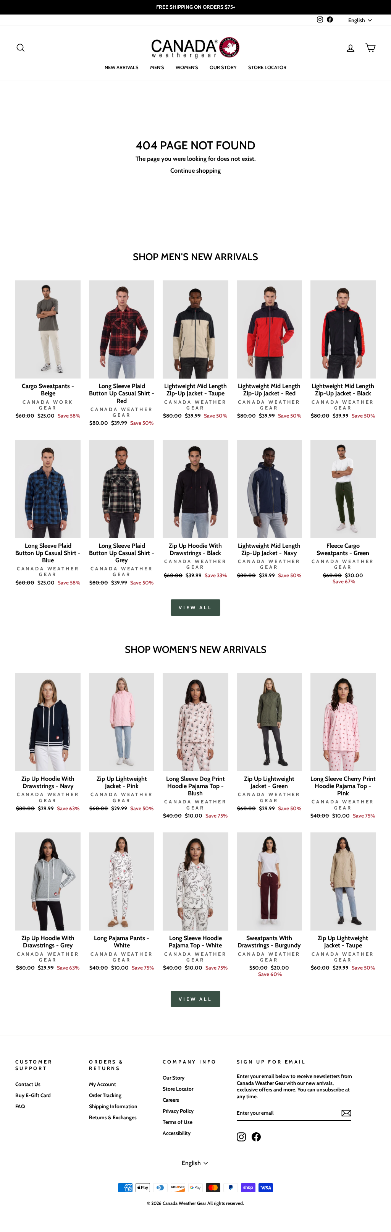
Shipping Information (113, 1106)
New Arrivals (122, 67)
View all (195, 607)
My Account (102, 1084)
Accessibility (177, 1133)
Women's (187, 67)
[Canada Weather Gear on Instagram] (241, 1136)
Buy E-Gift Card (33, 1095)
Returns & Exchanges (113, 1117)
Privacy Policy (178, 1111)
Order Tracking (105, 1095)
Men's (157, 67)
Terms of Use (177, 1122)
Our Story (223, 67)
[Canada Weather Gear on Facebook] (256, 1136)
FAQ (20, 1106)
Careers (171, 1100)
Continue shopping (195, 170)
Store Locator (267, 67)
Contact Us (27, 1084)
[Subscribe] (346, 1113)
